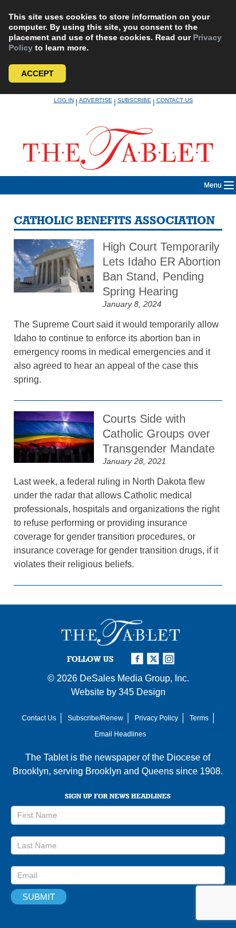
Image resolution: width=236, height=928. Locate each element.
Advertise (95, 100)
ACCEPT (37, 73)
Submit (38, 897)
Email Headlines (120, 734)
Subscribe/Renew (95, 718)
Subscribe (134, 100)
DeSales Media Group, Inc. (134, 678)
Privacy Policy (156, 718)
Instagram (171, 659)
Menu (213, 185)
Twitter (155, 659)
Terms (199, 718)
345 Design (142, 692)
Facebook (139, 659)
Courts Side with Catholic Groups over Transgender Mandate (159, 433)
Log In (64, 100)
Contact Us (174, 100)
